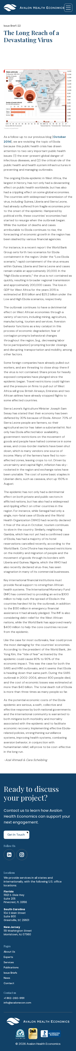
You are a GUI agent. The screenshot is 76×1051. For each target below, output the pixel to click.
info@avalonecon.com (17, 1002)
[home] (34, 7)
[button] (68, 8)
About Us (9, 951)
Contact (9, 983)
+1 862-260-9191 (14, 998)
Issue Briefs (10, 972)
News (7, 978)
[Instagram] (21, 854)
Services (9, 962)
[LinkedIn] (9, 854)
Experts (8, 957)
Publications (11, 967)
